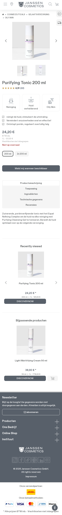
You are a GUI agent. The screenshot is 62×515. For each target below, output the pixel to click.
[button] (5, 4)
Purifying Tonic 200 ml (31, 283)
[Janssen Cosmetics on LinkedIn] (41, 460)
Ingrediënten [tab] (31, 194)
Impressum (31, 476)
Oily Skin (9, 17)
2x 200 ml (22, 153)
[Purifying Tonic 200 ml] (31, 40)
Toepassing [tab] (31, 188)
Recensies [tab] (31, 204)
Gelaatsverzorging (38, 14)
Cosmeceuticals (16, 14)
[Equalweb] (55, 509)
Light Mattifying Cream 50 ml (31, 360)
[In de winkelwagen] (52, 378)
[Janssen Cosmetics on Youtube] (47, 460)
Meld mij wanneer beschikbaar (31, 168)
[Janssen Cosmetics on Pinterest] (34, 460)
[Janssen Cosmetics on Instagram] (15, 460)
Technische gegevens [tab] (31, 199)
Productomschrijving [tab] (31, 183)
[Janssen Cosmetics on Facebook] (21, 460)
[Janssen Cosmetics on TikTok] (28, 460)
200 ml (7, 153)
